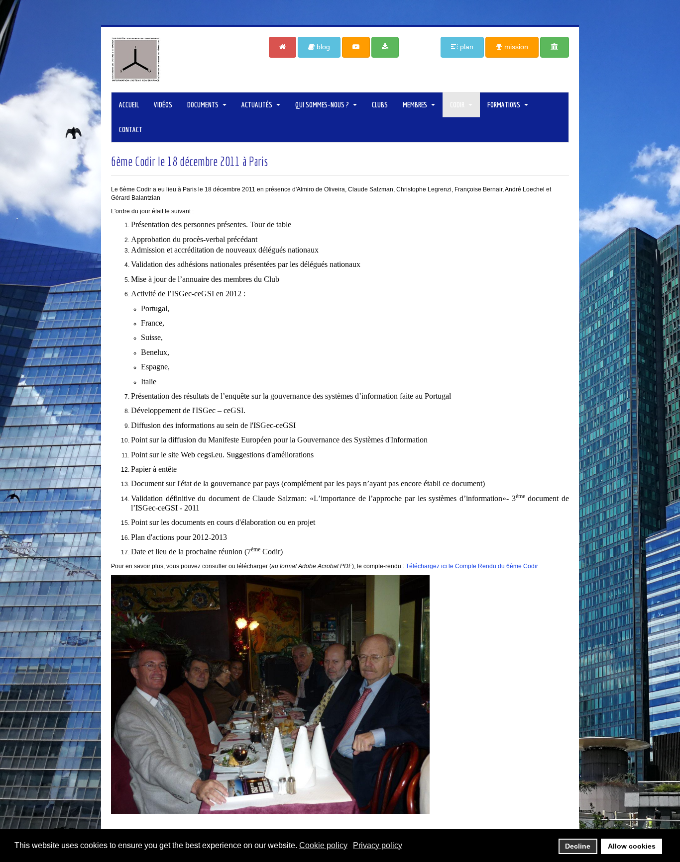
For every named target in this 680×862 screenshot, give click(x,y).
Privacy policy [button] (377, 845)
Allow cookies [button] (632, 846)
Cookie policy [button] (323, 845)
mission (515, 47)
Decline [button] (577, 846)
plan (465, 47)
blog (322, 47)
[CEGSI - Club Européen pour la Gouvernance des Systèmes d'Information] (182, 59)
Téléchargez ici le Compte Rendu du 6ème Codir (472, 566)
